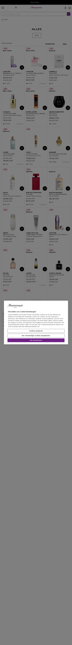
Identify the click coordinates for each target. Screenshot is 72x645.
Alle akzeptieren (36, 340)
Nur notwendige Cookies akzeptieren (36, 335)
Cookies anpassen (36, 331)
